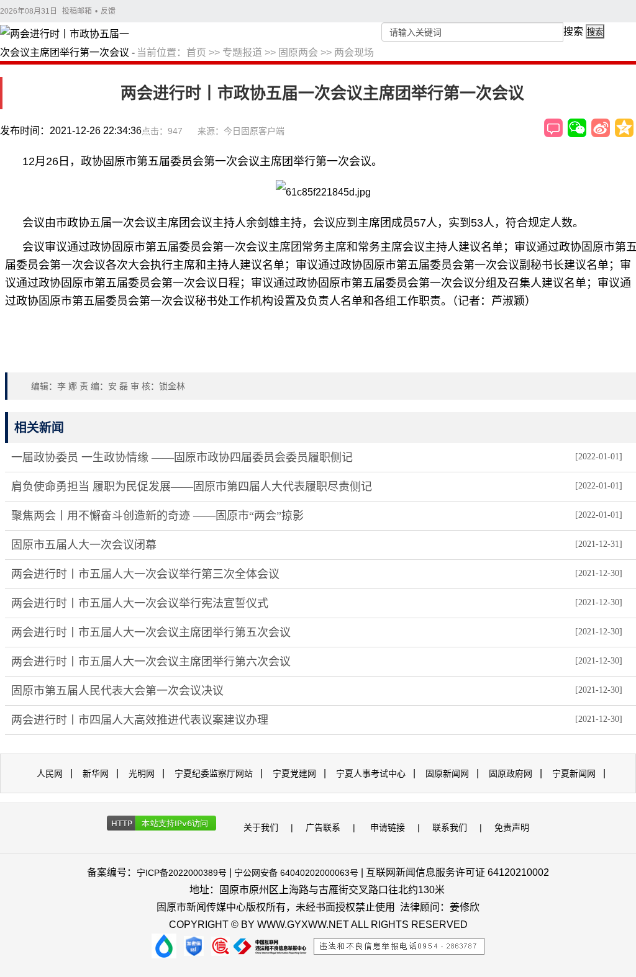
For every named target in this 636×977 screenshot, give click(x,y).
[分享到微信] (577, 128)
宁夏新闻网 (574, 773)
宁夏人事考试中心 (371, 773)
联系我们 (449, 827)
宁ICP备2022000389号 (182, 873)
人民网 (50, 773)
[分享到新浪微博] (600, 128)
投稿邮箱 (77, 11)
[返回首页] (68, 44)
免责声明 (511, 827)
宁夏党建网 (294, 773)
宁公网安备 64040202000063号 (296, 873)
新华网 (96, 773)
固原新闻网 (447, 773)
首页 (196, 52)
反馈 (108, 11)
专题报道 (242, 52)
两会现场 (354, 52)
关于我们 (260, 827)
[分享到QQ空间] (624, 128)
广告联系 (323, 827)
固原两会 (298, 52)
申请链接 (387, 827)
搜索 (573, 31)
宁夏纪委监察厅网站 (214, 773)
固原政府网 (510, 773)
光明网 (142, 773)
